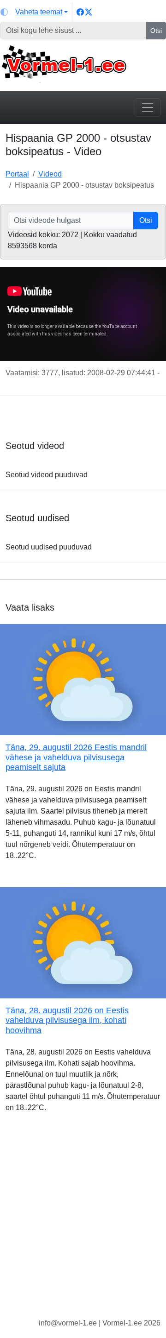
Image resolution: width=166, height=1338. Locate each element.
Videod (50, 174)
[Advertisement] (83, 1222)
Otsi (156, 30)
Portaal (17, 174)
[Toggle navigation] (147, 107)
